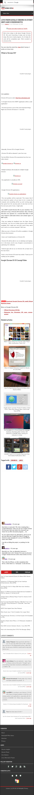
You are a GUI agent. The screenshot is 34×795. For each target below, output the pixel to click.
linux (21, 460)
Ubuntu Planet (5, 752)
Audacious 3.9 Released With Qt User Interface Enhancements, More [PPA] (14, 582)
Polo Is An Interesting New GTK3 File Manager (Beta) (15, 629)
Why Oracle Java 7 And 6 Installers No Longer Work (15, 612)
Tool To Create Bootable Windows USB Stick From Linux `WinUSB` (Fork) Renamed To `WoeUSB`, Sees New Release (16, 603)
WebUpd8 (20, 788)
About (3, 732)
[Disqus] (17, 496)
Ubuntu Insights (5, 749)
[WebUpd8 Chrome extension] (17, 782)
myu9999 (9, 692)
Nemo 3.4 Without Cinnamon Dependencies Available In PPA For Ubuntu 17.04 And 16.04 (16, 592)
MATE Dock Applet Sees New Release (11, 608)
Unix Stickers (5, 755)
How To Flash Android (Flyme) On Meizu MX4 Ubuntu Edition (17, 388)
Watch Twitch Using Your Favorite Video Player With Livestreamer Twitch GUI (17, 342)
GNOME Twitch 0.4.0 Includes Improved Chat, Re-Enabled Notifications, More (17, 454)
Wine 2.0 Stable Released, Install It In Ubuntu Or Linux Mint (16, 368)
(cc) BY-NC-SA (14, 788)
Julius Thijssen (10, 642)
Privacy (3, 741)
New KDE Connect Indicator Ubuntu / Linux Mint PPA (15, 626)
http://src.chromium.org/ (23, 98)
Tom (7, 711)
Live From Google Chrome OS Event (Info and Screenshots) (16, 21)
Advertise (4, 738)
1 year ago (28, 672)
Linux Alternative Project (8, 757)
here (19, 47)
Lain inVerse (10, 661)
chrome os (14, 460)
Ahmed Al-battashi (11, 678)
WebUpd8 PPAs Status (7, 735)
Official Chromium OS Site (12, 310)
